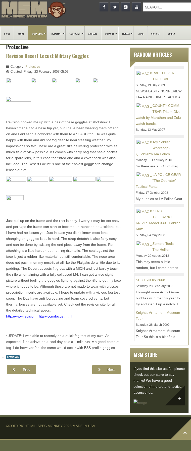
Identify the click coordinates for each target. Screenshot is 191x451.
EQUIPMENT (55, 33)
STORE (7, 33)
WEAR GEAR (37, 33)
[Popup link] (18, 87)
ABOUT (21, 33)
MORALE (126, 33)
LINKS (140, 33)
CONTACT (155, 33)
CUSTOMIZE (74, 33)
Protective (32, 66)
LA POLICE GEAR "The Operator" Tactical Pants (158, 181)
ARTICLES (92, 33)
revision (13, 357)
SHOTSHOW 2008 (150, 280)
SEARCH (171, 33)
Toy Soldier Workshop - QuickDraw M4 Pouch (153, 148)
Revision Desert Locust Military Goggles (47, 56)
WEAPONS (109, 33)
